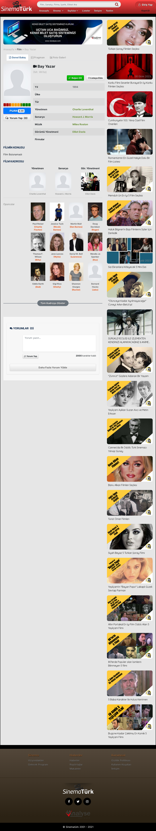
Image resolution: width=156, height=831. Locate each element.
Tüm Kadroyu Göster (53, 303)
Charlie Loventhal (83, 109)
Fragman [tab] (39, 57)
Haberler (75, 760)
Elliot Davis (79, 131)
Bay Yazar (30, 49)
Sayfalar (72, 10)
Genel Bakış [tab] (18, 57)
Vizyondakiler (36, 760)
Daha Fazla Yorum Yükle (53, 367)
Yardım (109, 10)
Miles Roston (80, 124)
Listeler (86, 10)
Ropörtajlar (76, 764)
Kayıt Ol (146, 10)
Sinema (57, 10)
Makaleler (75, 768)
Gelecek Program (38, 764)
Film (19, 49)
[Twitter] (78, 801)
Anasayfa (44, 10)
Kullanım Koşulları (121, 764)
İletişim (98, 10)
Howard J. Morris (83, 116)
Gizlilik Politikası (120, 760)
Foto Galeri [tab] (59, 57)
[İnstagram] (87, 801)
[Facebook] (69, 801)
